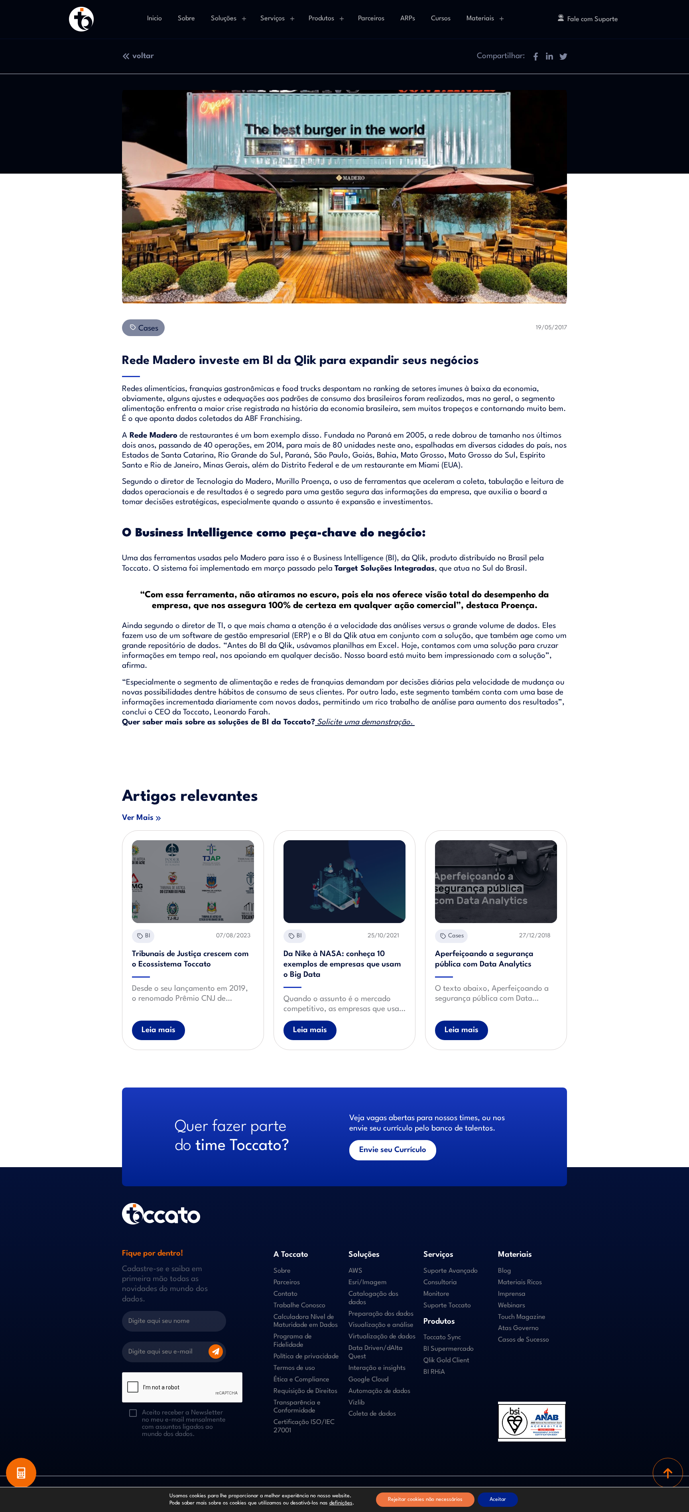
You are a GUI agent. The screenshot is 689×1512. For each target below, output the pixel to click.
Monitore (436, 1293)
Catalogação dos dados (373, 1297)
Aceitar (498, 1499)
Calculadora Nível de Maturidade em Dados (306, 1320)
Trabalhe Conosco (299, 1305)
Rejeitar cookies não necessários (425, 1499)
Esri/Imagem (367, 1282)
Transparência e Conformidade (297, 1406)
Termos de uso (294, 1368)
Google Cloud (368, 1379)
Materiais (480, 18)
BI (147, 936)
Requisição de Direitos (305, 1390)
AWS (355, 1270)
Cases (147, 329)
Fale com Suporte (592, 19)
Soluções (223, 18)
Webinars (511, 1305)
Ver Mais (138, 818)
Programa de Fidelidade (293, 1340)
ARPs (407, 18)
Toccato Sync (442, 1337)
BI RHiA (434, 1372)
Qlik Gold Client (446, 1360)
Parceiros (371, 18)
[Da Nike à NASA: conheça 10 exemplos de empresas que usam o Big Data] (344, 881)
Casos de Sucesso (523, 1339)
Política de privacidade (306, 1356)
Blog (504, 1270)
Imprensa (512, 1293)
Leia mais (158, 1030)
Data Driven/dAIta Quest (375, 1352)
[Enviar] (216, 1351)
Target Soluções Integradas (385, 569)
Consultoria (440, 1282)
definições (340, 1503)
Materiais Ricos (520, 1282)
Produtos (321, 18)
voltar (143, 56)
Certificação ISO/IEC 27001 (304, 1426)
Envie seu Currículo (392, 1150)
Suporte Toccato (447, 1305)
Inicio (154, 18)
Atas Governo (518, 1328)
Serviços (272, 18)
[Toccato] (81, 19)
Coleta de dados (372, 1413)
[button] (535, 56)
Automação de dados (379, 1390)
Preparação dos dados (380, 1313)
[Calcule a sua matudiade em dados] (21, 1473)
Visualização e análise (380, 1325)
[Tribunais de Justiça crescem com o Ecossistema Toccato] (193, 881)
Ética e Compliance (301, 1379)
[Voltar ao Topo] (668, 1473)
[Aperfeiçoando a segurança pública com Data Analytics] (496, 881)
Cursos (441, 18)
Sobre (186, 18)
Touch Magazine (521, 1316)
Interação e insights (377, 1368)
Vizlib (356, 1402)
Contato (285, 1293)
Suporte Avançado (450, 1270)
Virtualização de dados (381, 1336)
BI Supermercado (448, 1349)
